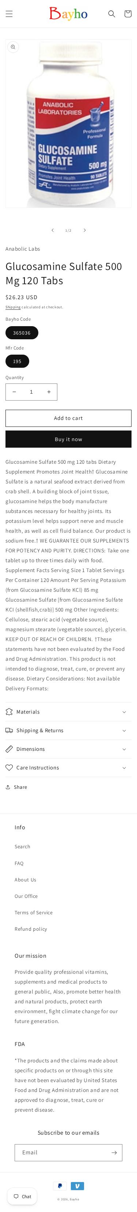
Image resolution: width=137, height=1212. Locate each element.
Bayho (75, 1199)
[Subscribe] (114, 1152)
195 (17, 361)
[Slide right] (85, 230)
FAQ (19, 863)
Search (23, 846)
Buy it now (69, 439)
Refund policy (31, 929)
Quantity (14, 377)
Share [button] (20, 787)
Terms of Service (34, 912)
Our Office (26, 896)
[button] (9, 14)
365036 (22, 332)
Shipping (13, 307)
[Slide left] (53, 230)
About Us (26, 879)
